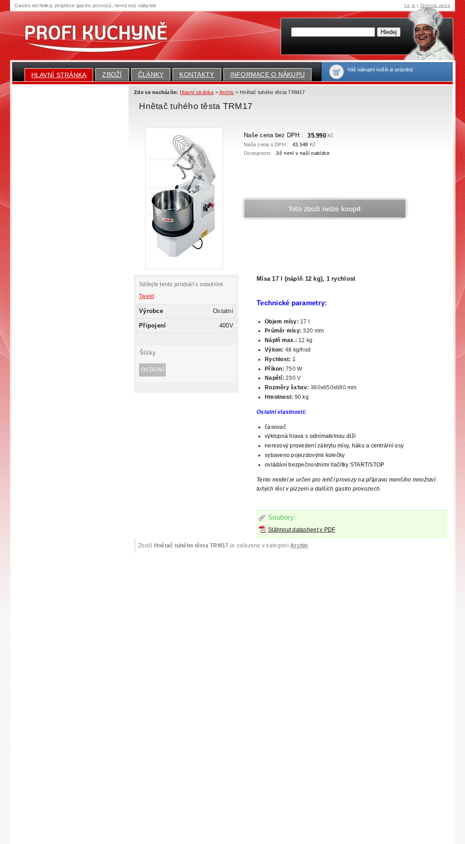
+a (407, 5)
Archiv (299, 545)
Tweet (146, 296)
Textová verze (435, 5)
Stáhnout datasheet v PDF (301, 529)
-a (413, 5)
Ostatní (152, 370)
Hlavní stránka (59, 75)
